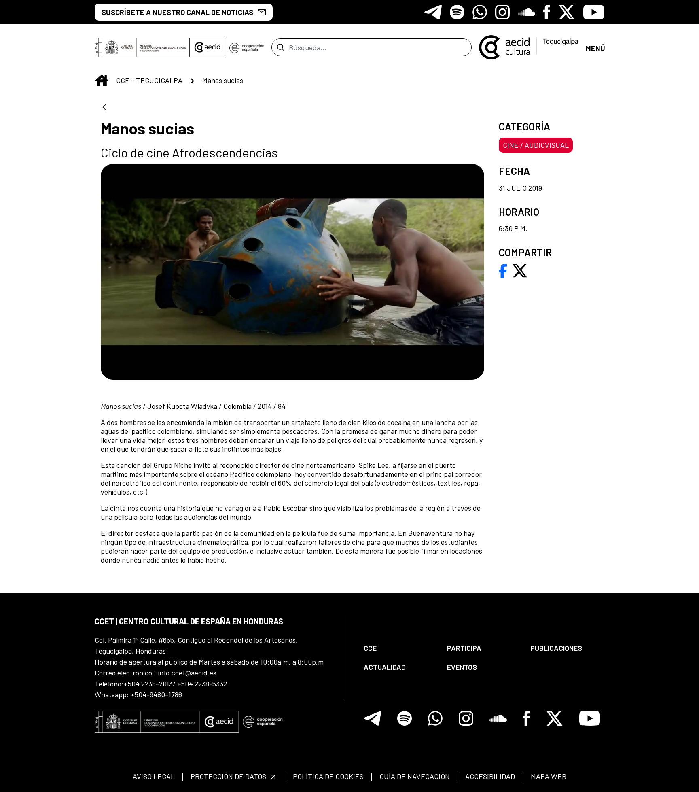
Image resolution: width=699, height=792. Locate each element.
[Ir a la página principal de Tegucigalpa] (528, 47)
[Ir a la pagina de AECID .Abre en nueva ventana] (207, 47)
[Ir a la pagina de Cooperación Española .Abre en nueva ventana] (246, 47)
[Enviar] (280, 47)
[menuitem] (398, 648)
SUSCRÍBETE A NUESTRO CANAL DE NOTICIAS (177, 12)
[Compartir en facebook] (503, 269)
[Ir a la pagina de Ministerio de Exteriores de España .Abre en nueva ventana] (142, 47)
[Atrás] (104, 108)
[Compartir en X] (520, 269)
